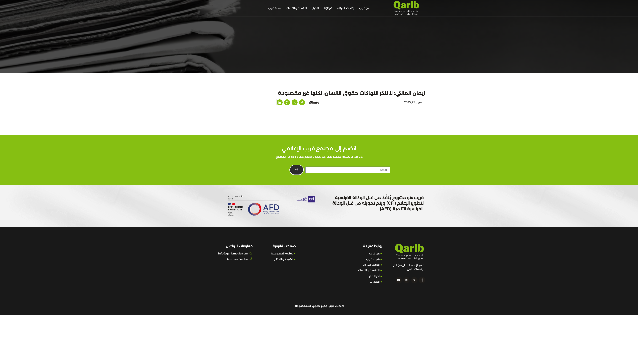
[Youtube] (399, 280)
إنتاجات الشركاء (345, 8)
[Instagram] (406, 280)
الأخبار (316, 8)
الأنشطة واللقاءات (297, 8)
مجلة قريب (274, 8)
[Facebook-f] (422, 280)
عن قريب (364, 8)
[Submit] (296, 170)
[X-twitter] (414, 280)
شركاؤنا (328, 8)
